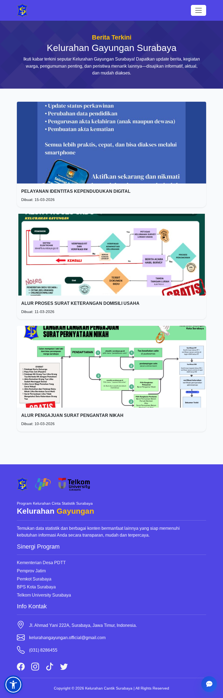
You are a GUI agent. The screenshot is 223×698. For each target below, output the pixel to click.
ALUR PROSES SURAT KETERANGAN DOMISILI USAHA (80, 303)
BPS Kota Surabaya (36, 587)
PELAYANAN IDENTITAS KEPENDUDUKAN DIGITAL (76, 191)
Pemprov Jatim (31, 570)
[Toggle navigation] (198, 10)
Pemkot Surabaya (34, 579)
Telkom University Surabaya (44, 595)
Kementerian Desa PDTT (41, 562)
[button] (13, 685)
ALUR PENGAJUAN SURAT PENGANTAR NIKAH (72, 415)
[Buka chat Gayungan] (209, 684)
